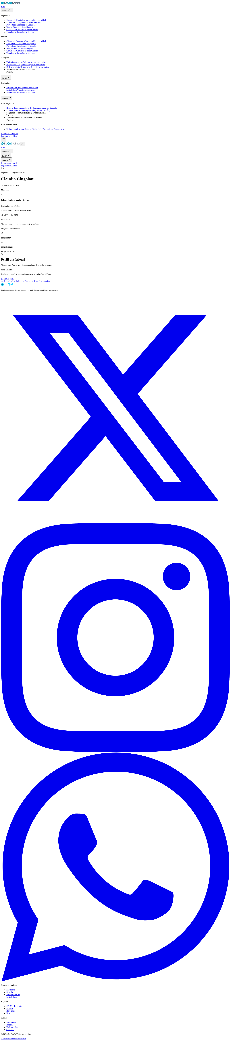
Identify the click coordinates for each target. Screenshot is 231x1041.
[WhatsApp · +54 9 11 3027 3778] (115, 981)
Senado (9, 992)
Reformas (5, 133)
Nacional (5, 11)
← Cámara (27, 281)
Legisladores (11, 997)
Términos (13, 1039)
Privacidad (21, 1039)
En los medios (12, 1027)
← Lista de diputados (41, 281)
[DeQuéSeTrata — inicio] (10, 4)
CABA (4, 78)
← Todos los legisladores (11, 281)
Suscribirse (12, 136)
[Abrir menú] (3, 139)
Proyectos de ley (13, 994)
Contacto (10, 1029)
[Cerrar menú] (22, 144)
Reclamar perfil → (9, 279)
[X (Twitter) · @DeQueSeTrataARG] (115, 522)
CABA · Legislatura (15, 1006)
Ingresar (4, 136)
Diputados (10, 990)
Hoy (3, 6)
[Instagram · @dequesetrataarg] (115, 751)
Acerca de (13, 133)
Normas (5, 99)
